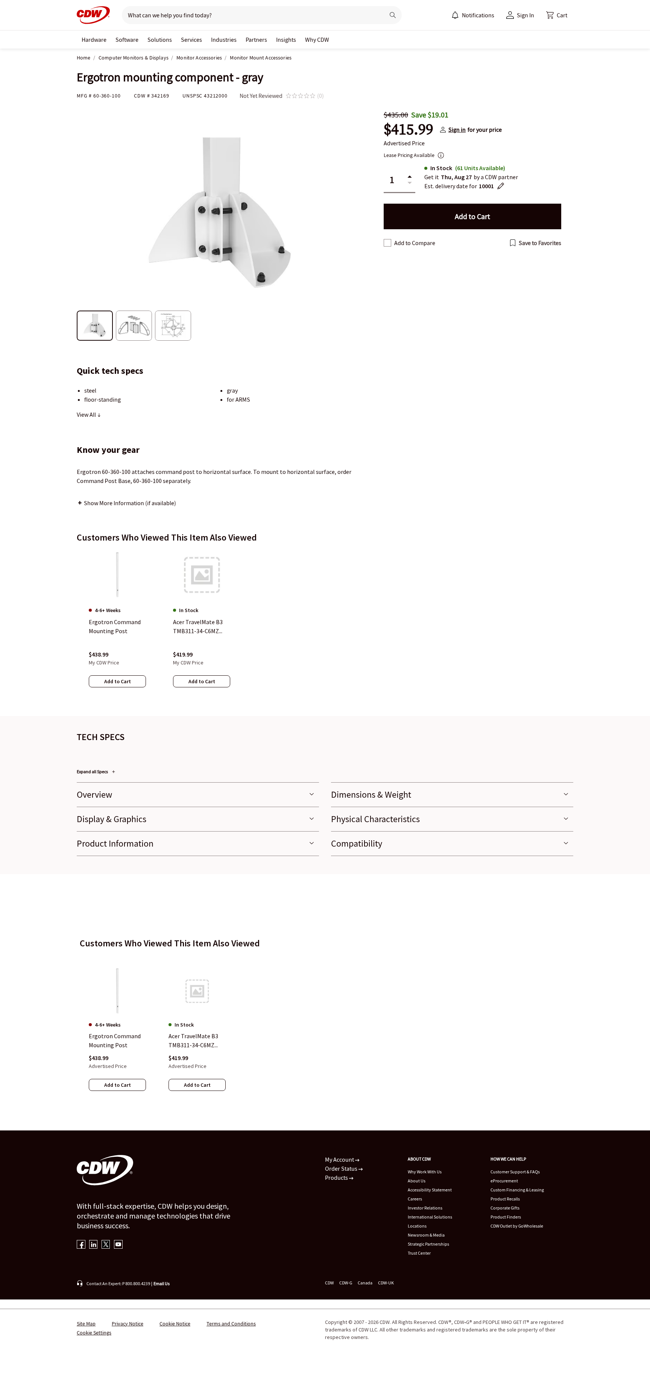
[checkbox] (387, 243)
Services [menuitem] (191, 39)
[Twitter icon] (106, 1245)
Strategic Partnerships (428, 1244)
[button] (557, 15)
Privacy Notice (127, 1323)
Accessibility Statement (430, 1190)
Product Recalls (505, 1199)
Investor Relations (425, 1208)
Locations (417, 1226)
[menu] (473, 15)
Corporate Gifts (505, 1208)
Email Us (161, 1283)
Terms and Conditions (231, 1323)
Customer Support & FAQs (515, 1171)
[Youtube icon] (118, 1245)
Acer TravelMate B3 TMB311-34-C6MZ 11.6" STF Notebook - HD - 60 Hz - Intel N (196, 1041)
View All (87, 414)
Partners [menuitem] (256, 39)
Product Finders (506, 1217)
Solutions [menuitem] (159, 39)
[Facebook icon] (81, 1245)
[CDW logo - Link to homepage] (93, 15)
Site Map (86, 1323)
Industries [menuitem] (224, 39)
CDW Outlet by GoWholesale (517, 1226)
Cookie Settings (94, 1332)
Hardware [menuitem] (94, 39)
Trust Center (419, 1253)
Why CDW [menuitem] (317, 39)
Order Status (341, 1168)
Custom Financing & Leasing (517, 1190)
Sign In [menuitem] (525, 15)
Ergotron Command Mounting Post (115, 1041)
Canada (365, 1283)
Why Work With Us (425, 1171)
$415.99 (408, 129)
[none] (94, 39)
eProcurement (504, 1181)
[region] (325, 626)
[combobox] (250, 15)
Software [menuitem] (126, 39)
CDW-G (345, 1283)
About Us (416, 1181)
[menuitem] (455, 15)
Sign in (457, 129)
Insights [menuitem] (286, 39)
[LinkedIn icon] (93, 1245)
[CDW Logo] (93, 15)
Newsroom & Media (426, 1235)
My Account (340, 1159)
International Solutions (430, 1217)
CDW (329, 1283)
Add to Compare (414, 243)
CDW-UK (386, 1283)
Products (337, 1177)
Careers (415, 1199)
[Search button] (393, 15)
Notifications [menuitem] (478, 15)
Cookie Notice (174, 1323)
